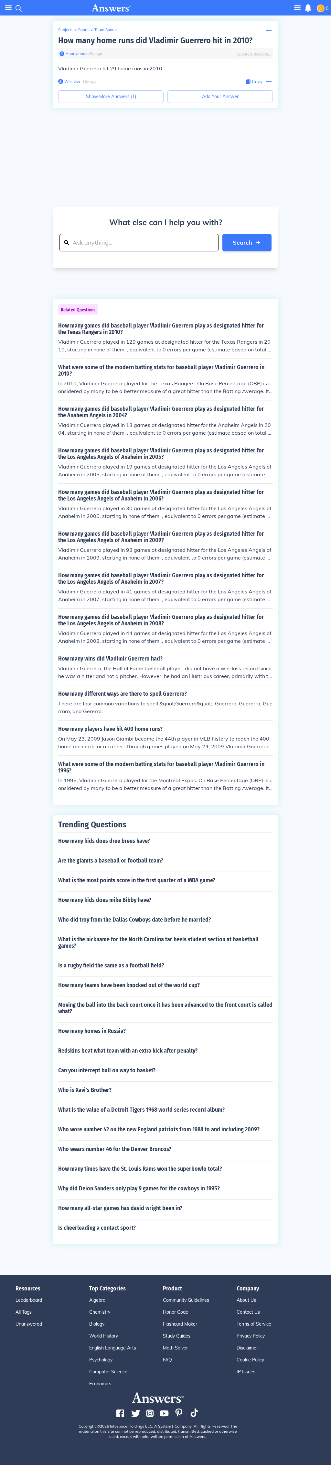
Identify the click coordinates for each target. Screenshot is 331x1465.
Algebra (97, 1300)
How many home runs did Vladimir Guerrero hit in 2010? (155, 40)
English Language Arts (112, 1348)
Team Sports (105, 29)
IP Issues (246, 1372)
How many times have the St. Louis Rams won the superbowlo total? (140, 1168)
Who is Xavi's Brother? (85, 1090)
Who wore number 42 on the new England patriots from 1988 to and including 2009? (159, 1129)
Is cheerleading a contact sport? (97, 1227)
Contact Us (248, 1312)
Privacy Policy (251, 1336)
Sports (84, 29)
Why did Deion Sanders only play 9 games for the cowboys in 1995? (139, 1188)
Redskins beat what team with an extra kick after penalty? (128, 1050)
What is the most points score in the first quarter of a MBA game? (136, 880)
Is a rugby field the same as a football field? (111, 965)
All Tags (24, 1312)
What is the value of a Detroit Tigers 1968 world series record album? (141, 1109)
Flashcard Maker (180, 1324)
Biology (96, 1324)
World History (103, 1336)
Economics (100, 1384)
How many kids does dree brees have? (104, 840)
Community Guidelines (186, 1300)
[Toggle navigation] (8, 8)
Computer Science (108, 1372)
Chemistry (99, 1312)
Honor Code (175, 1312)
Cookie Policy (250, 1360)
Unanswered (29, 1324)
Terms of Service (254, 1324)
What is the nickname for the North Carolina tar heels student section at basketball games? (158, 942)
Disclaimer (247, 1348)
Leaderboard (29, 1300)
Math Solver (175, 1348)
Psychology (100, 1360)
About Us (246, 1300)
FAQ (167, 1360)
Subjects (65, 29)
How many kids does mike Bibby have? (104, 900)
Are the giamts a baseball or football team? (110, 860)
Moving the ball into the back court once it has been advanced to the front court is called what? (165, 1008)
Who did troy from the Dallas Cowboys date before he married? (134, 919)
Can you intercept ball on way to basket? (106, 1070)
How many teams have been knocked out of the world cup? (129, 985)
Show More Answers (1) (111, 96)
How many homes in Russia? (92, 1031)
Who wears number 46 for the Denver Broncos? (114, 1149)
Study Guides (176, 1336)
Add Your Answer (220, 96)
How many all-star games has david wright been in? (120, 1208)
